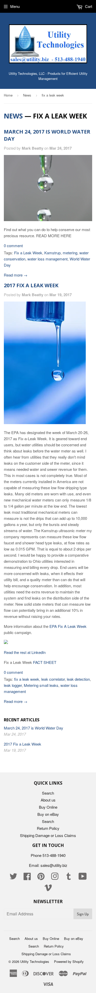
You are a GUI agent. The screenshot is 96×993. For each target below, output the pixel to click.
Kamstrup (52, 252)
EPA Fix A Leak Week (68, 626)
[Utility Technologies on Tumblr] (68, 877)
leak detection (78, 679)
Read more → (15, 275)
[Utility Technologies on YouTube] (83, 877)
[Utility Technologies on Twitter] (13, 877)
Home (8, 95)
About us (48, 800)
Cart (88, 6)
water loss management (47, 258)
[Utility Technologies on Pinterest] (41, 877)
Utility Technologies (34, 961)
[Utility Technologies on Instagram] (55, 877)
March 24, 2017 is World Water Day (33, 728)
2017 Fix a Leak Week (31, 285)
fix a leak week (26, 679)
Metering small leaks (41, 685)
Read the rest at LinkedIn (25, 652)
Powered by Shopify (69, 961)
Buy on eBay (48, 814)
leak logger (13, 685)
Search (48, 793)
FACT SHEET (44, 662)
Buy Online (48, 807)
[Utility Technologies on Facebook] (27, 877)
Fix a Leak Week (28, 252)
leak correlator (53, 679)
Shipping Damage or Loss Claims (48, 835)
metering (70, 252)
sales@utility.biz (53, 865)
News (27, 95)
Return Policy (48, 828)
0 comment (13, 245)
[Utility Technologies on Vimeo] (48, 889)
